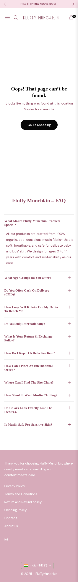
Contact (10, 518)
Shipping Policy (15, 510)
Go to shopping (39, 125)
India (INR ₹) (38, 565)
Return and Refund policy (23, 502)
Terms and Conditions (20, 494)
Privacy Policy (14, 486)
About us (11, 526)
